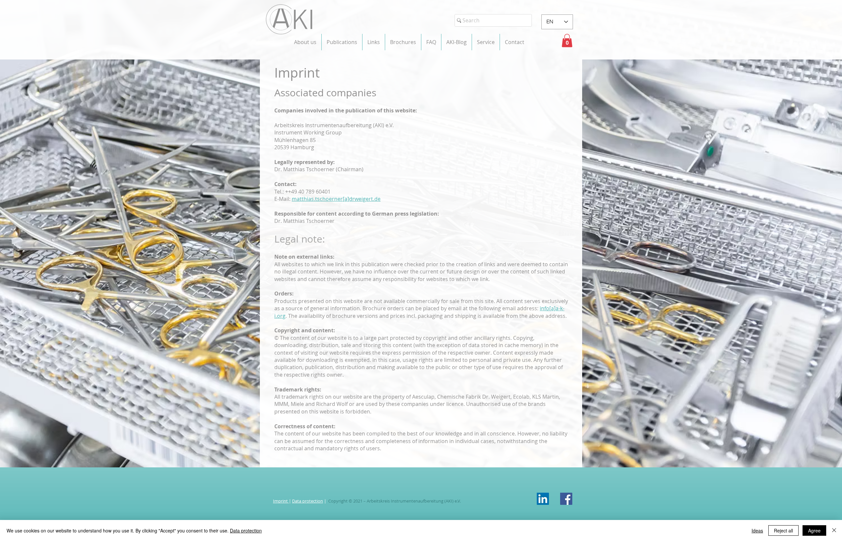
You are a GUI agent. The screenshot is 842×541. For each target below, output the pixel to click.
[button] (305, 42)
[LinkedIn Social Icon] (543, 499)
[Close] (834, 530)
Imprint (281, 501)
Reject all (783, 530)
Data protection (307, 501)
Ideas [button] (757, 530)
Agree (814, 530)
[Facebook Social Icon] (566, 499)
